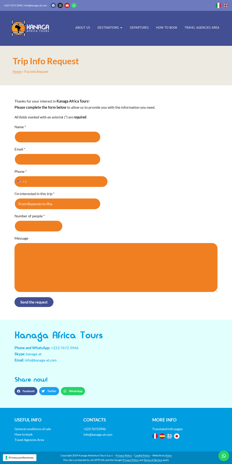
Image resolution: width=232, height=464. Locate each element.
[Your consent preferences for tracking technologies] (19, 457)
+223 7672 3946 (13, 5)
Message (21, 238)
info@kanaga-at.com (35, 5)
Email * (19, 149)
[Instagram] (60, 5)
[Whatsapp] (74, 5)
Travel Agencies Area (29, 440)
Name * (20, 127)
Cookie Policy (142, 455)
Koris (168, 455)
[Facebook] (53, 5)
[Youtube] (67, 5)
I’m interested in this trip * (34, 193)
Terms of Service (153, 459)
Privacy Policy (124, 455)
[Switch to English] (225, 5)
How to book (23, 434)
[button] (25, 391)
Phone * (20, 176)
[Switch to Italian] (218, 5)
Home (17, 72)
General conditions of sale (32, 429)
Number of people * (29, 216)
